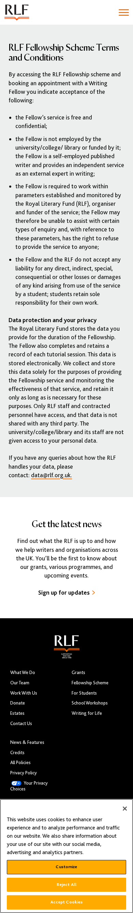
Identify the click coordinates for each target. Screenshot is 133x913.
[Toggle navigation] (124, 12)
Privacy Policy (23, 773)
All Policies (20, 762)
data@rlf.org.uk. (51, 475)
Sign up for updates (64, 592)
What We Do (22, 672)
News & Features (27, 742)
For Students (84, 693)
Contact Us (21, 723)
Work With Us (23, 693)
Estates (17, 713)
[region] (66, 856)
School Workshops (90, 703)
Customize (66, 867)
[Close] (124, 808)
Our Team (19, 683)
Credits (17, 753)
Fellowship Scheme (90, 683)
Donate (17, 703)
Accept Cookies (66, 902)
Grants (78, 672)
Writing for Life (87, 713)
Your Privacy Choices (29, 786)
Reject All (66, 884)
